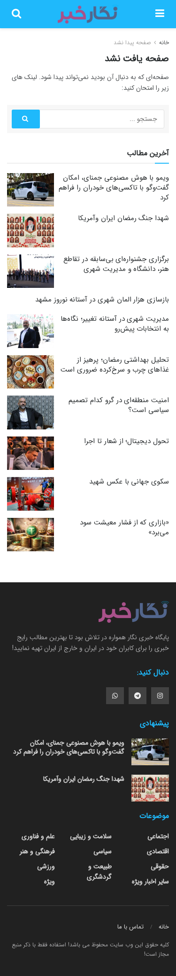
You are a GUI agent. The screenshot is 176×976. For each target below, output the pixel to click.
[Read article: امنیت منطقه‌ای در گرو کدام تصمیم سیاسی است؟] (30, 412)
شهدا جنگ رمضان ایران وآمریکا (123, 218)
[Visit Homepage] (88, 14)
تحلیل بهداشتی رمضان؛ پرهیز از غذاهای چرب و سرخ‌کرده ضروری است (115, 364)
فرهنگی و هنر (37, 851)
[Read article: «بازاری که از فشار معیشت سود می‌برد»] (30, 535)
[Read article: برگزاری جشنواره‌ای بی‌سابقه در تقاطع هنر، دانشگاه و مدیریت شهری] (30, 271)
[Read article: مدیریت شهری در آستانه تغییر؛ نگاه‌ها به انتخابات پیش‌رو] (30, 331)
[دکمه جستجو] (16, 14)
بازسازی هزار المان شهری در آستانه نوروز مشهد (102, 299)
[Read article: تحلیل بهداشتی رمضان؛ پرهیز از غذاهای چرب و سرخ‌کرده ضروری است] (30, 372)
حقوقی (160, 866)
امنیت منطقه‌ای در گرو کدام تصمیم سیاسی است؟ (119, 405)
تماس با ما (130, 927)
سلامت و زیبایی (91, 836)
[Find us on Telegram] (137, 695)
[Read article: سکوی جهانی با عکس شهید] (30, 494)
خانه (163, 42)
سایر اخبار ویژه (150, 881)
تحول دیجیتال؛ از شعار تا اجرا (126, 441)
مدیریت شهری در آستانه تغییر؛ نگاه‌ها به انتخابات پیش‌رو (115, 323)
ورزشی (46, 866)
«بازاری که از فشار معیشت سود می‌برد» (124, 527)
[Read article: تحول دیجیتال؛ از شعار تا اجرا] (30, 453)
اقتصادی (158, 851)
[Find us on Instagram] (160, 695)
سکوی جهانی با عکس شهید (129, 481)
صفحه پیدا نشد (132, 42)
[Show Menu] (159, 14)
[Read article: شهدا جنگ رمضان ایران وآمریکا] (30, 230)
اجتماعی (158, 836)
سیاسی (102, 851)
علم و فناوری (38, 836)
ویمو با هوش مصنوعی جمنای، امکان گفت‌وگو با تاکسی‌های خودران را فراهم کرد (114, 187)
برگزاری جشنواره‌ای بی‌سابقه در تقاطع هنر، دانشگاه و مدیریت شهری (116, 264)
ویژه (49, 881)
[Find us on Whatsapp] (115, 695)
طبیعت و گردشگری (99, 871)
